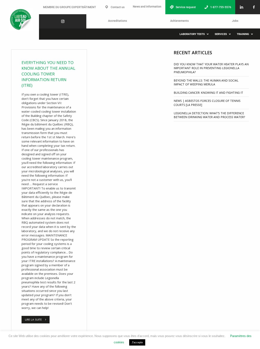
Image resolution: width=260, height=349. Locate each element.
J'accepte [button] (137, 342)
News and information (147, 6)
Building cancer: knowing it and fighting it (208, 93)
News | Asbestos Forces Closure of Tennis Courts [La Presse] (207, 103)
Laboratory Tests (192, 34)
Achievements (179, 20)
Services (221, 34)
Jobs (235, 20)
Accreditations (117, 20)
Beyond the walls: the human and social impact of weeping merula (206, 82)
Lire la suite (33, 319)
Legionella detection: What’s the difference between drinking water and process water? (209, 115)
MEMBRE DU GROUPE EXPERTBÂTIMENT (69, 7)
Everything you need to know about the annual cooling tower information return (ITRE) (48, 74)
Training (243, 34)
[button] (194, 34)
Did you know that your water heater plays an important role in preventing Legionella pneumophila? (211, 68)
